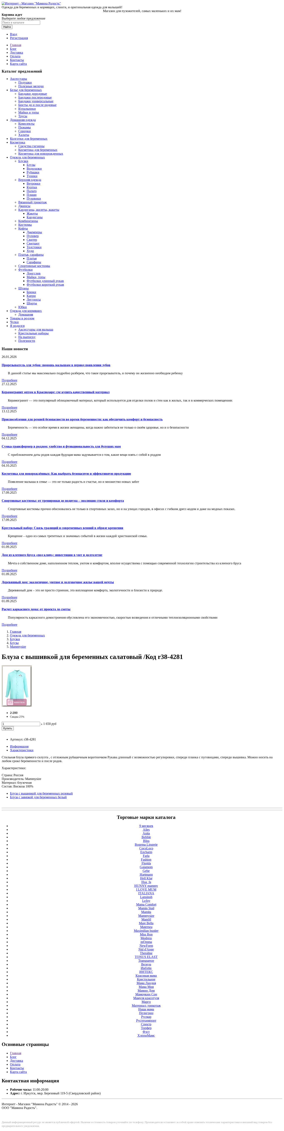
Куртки (32, 187)
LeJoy (146, 900)
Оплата (15, 56)
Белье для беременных (26, 90)
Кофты (23, 228)
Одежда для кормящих (26, 311)
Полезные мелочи (31, 86)
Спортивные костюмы (34, 266)
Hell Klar (146, 878)
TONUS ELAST (146, 957)
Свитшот (33, 243)
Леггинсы (34, 299)
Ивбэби (146, 968)
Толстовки (34, 247)
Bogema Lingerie (146, 844)
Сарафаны (34, 262)
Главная (15, 45)
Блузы (31, 165)
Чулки (14, 322)
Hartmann (146, 874)
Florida (146, 863)
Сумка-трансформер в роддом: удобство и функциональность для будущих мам (61, 446)
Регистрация (19, 38)
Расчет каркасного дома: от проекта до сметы (36, 609)
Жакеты (32, 213)
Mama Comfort (146, 904)
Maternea (146, 927)
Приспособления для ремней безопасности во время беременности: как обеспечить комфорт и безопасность (82, 419)
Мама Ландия (146, 983)
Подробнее (9, 380)
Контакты (17, 60)
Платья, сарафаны (31, 254)
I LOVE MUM (146, 889)
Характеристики (21, 750)
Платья (32, 258)
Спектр (146, 1024)
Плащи (32, 195)
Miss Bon (146, 934)
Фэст (146, 1031)
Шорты (32, 303)
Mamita (146, 912)
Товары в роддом (22, 318)
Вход (13, 34)
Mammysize (18, 646)
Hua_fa (146, 882)
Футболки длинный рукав (45, 281)
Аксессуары (18, 78)
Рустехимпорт (146, 1020)
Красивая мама (146, 975)
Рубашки (33, 172)
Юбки (22, 307)
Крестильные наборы (33, 333)
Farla (146, 856)
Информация (19, 746)
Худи (30, 251)
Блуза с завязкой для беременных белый (38, 797)
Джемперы (34, 232)
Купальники (27, 108)
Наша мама (146, 1009)
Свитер (32, 239)
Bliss (146, 841)
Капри (31, 296)
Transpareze (146, 960)
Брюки (31, 292)
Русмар (146, 1017)
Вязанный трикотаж (32, 202)
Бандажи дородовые (32, 93)
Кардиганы (35, 217)
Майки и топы (28, 112)
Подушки (25, 82)
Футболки (25, 269)
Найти (7, 26)
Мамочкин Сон (146, 994)
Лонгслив (34, 273)
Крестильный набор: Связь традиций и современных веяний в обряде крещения (62, 528)
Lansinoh (146, 897)
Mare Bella (146, 923)
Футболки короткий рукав (45, 284)
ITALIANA (146, 893)
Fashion (146, 859)
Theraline (146, 953)
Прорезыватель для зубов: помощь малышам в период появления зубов (56, 365)
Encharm (146, 852)
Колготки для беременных (28, 138)
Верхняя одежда (29, 180)
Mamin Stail (146, 908)
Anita (146, 833)
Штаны (23, 288)
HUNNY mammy (146, 885)
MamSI (146, 919)
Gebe (146, 871)
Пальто (32, 191)
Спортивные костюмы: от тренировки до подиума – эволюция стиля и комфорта (63, 500)
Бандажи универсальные (35, 101)
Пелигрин (146, 1013)
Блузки (23, 161)
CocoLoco (146, 848)
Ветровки (33, 183)
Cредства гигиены (31, 146)
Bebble (146, 837)
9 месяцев (146, 826)
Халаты (23, 135)
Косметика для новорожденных (40, 153)
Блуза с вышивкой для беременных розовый (41, 793)
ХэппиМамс (146, 1035)
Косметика (17, 142)
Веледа (146, 964)
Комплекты (26, 123)
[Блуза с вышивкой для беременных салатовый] (17, 705)
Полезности (26, 340)
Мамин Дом (146, 990)
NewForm (146, 945)
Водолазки (34, 168)
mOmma (146, 942)
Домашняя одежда (23, 120)
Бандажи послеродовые (35, 97)
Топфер (146, 1028)
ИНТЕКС (146, 972)
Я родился (17, 326)
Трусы (22, 116)
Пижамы (24, 127)
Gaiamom (146, 867)
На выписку (27, 337)
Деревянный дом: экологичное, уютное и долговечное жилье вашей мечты (58, 582)
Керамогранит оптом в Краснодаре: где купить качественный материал (56, 392)
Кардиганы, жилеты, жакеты (38, 209)
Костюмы (25, 224)
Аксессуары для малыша (35, 329)
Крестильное (146, 979)
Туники (32, 176)
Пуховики (34, 198)
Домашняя (25, 314)
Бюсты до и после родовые (37, 105)
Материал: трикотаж (146, 1005)
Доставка (16, 52)
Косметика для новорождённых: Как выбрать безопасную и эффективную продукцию (66, 473)
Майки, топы (36, 277)
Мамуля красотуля (146, 998)
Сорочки (24, 131)
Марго (146, 1002)
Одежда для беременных (27, 157)
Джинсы (24, 206)
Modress (146, 938)
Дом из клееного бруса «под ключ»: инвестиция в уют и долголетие (52, 555)
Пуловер (33, 236)
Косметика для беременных (37, 150)
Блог (13, 49)
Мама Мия (146, 987)
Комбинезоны (28, 221)
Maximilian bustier (146, 930)
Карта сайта (18, 64)
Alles (146, 829)
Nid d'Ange (146, 949)
